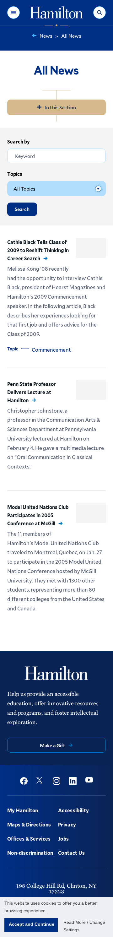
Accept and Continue (31, 924)
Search (22, 209)
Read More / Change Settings (84, 926)
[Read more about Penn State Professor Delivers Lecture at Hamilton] (91, 390)
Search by (18, 141)
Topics (14, 174)
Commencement (51, 349)
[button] (13, 12)
